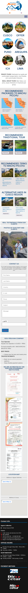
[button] (3, 245)
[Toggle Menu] (26, 17)
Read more (5, 152)
